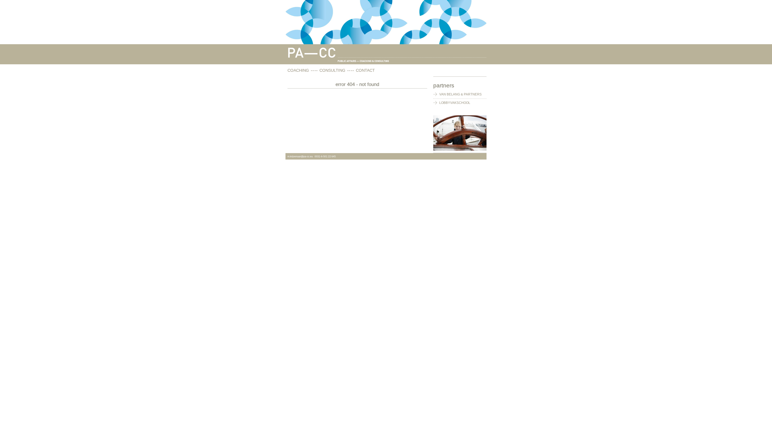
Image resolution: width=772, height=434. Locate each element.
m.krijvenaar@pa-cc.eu (300, 156)
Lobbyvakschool (454, 102)
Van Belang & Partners (460, 94)
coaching (298, 70)
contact (365, 70)
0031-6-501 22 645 (325, 156)
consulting (332, 70)
